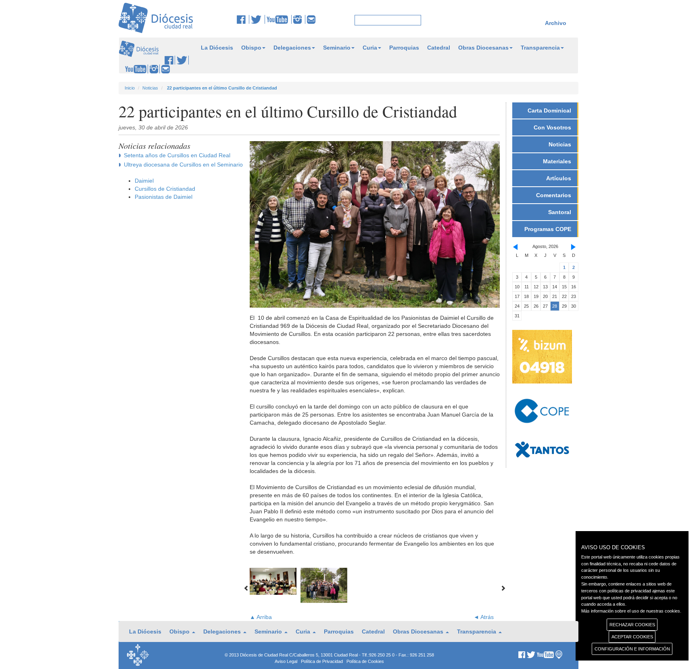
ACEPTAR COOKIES (632, 636)
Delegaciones (292, 47)
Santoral (559, 212)
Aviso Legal (286, 661)
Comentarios (553, 195)
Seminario (337, 47)
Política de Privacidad (322, 661)
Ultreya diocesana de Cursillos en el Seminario (183, 164)
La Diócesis (217, 47)
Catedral (438, 47)
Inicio (130, 87)
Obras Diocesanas (483, 47)
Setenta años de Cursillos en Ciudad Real (177, 155)
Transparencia (540, 47)
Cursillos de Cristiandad (165, 188)
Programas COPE (547, 229)
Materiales (557, 161)
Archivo (555, 23)
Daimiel (144, 180)
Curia (370, 47)
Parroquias (404, 47)
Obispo (251, 47)
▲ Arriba (261, 617)
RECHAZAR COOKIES (632, 624)
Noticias (150, 87)
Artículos (558, 178)
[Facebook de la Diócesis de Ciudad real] (243, 19)
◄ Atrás (484, 617)
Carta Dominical (549, 110)
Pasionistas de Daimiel (163, 197)
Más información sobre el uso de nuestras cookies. (631, 611)
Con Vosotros (552, 127)
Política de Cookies (365, 661)
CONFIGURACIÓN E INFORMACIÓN (632, 648)
